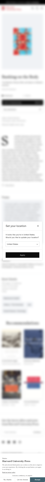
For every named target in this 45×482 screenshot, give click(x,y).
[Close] (38, 226)
